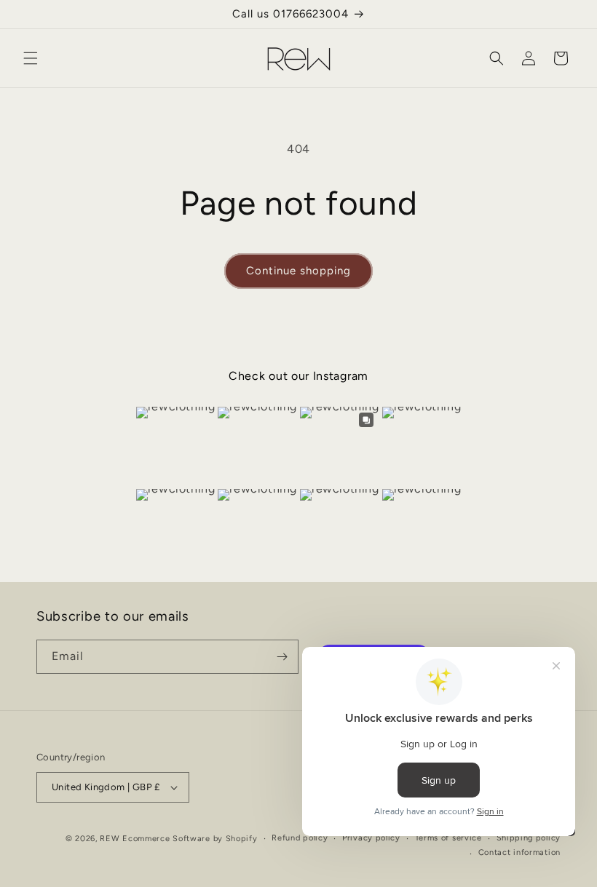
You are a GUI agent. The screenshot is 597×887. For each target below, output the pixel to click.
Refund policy (300, 838)
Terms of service (448, 838)
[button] (31, 58)
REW (109, 838)
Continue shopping (298, 270)
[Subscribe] (282, 657)
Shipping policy (529, 838)
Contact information (519, 852)
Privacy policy (371, 838)
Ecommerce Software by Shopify (189, 838)
